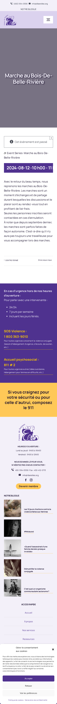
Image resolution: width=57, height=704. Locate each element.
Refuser (28, 686)
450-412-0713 (40, 470)
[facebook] (26, 480)
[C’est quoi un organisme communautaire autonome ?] (12, 588)
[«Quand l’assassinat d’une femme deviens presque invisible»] (12, 548)
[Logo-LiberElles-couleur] (10, 15)
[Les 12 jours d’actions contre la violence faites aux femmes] (12, 508)
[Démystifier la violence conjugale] (12, 568)
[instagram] (31, 480)
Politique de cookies (15, 700)
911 (31, 407)
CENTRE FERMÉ (11, 260)
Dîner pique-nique (45, 260)
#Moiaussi (29, 531)
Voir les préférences (28, 693)
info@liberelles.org (31, 475)
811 (6, 365)
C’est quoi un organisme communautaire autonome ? (36, 590)
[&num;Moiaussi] (12, 528)
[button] (53, 649)
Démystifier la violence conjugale (34, 570)
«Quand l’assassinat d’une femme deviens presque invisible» (35, 549)
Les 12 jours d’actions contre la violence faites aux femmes (37, 510)
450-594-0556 (21, 470)
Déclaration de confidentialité (36, 700)
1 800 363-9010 (16, 336)
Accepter (28, 678)
